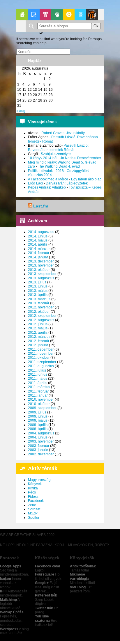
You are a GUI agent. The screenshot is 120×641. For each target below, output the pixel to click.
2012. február (38, 341)
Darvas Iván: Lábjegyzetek (67, 183)
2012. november (41, 307)
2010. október (39, 404)
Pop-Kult (45, 14)
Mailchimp (8, 600)
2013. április (37, 295)
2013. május (37, 291)
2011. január (38, 395)
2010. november (41, 399)
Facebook (36, 501)
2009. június (37, 416)
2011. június (37, 374)
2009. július (37, 412)
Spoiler (33, 518)
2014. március (39, 249)
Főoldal (22, 14)
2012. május (37, 328)
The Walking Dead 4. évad (59, 166)
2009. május (37, 420)
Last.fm (40, 206)
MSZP (33, 513)
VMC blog (78, 587)
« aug (20, 111)
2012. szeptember (42, 316)
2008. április (37, 429)
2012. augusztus (41, 320)
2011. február (38, 391)
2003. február (38, 446)
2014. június (37, 236)
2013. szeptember (42, 274)
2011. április (37, 383)
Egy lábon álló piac (86, 179)
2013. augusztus (41, 278)
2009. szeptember (42, 408)
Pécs (32, 492)
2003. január (38, 450)
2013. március (39, 299)
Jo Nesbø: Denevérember (80, 158)
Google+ (42, 583)
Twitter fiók (44, 608)
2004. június (37, 437)
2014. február (38, 253)
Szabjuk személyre (56, 154)
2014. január (38, 257)
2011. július (37, 370)
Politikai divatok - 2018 (46, 171)
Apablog (80, 14)
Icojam (5, 579)
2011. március (39, 387)
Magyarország (39, 480)
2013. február (38, 303)
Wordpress (9, 629)
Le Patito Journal (92, 14)
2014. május (37, 240)
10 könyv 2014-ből (42, 158)
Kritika (33, 488)
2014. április (37, 244)
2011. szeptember (42, 362)
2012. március (39, 337)
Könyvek (35, 484)
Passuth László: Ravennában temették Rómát (58, 147)
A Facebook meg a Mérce (48, 179)
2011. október (39, 358)
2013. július (37, 282)
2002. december (41, 454)
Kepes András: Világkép (47, 187)
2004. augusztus (41, 433)
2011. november (41, 353)
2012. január (38, 345)
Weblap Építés (12, 612)
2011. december (41, 349)
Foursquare (44, 574)
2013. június (37, 286)
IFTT (3, 591)
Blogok (34, 14)
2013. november (41, 265)
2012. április (37, 333)
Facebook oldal (47, 566)
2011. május (37, 379)
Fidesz (33, 497)
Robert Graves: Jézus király (63, 133)
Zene (32, 505)
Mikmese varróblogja (79, 576)
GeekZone (69, 14)
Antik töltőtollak (83, 566)
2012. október (39, 312)
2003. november (41, 441)
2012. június (37, 324)
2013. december (41, 261)
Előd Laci (35, 183)
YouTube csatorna (42, 618)
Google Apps (10, 566)
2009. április (37, 425)
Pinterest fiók (46, 595)
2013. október (39, 270)
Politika (57, 14)
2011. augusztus (41, 366)
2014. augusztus (41, 232)
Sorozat (34, 509)
